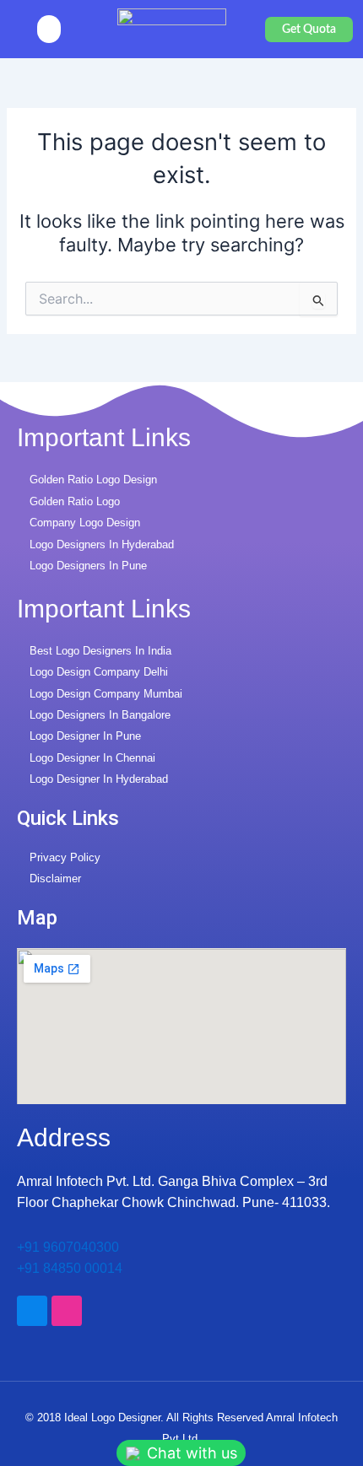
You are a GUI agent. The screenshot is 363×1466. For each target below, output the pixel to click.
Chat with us (190, 1453)
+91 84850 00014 (69, 1268)
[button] (49, 29)
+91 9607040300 (68, 1247)
